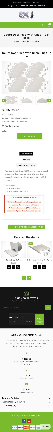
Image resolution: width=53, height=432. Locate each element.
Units (4, 131)
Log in (11, 6)
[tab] (26, 153)
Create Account (21, 6)
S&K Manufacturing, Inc (26, 335)
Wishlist (32, 6)
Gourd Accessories (30, 41)
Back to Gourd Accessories (28, 227)
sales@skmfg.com (26, 392)
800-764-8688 (26, 378)
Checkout (41, 6)
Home (16, 41)
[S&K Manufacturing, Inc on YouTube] (29, 421)
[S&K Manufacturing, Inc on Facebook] (24, 421)
